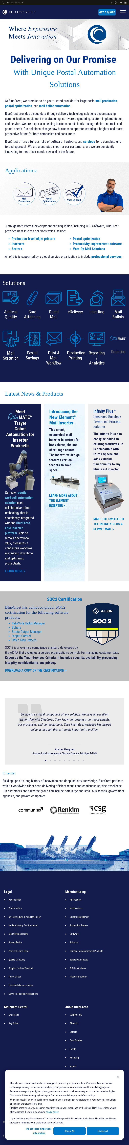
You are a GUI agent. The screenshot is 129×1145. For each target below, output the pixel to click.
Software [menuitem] (74, 933)
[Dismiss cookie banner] (118, 1077)
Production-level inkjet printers (33, 239)
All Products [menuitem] (75, 899)
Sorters (17, 249)
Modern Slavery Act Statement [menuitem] (23, 925)
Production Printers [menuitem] (79, 925)
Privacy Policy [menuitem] (15, 942)
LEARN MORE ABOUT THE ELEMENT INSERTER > (63, 500)
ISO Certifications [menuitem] (78, 968)
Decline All (103, 1131)
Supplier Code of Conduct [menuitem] (21, 968)
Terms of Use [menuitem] (15, 976)
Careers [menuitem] (73, 1031)
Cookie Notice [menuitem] (15, 908)
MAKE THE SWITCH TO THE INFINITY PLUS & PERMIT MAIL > (108, 524)
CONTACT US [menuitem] (76, 1014)
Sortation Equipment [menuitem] (79, 916)
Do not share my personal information (39, 1130)
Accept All (69, 1131)
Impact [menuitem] (73, 1066)
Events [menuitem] (73, 1049)
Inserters (18, 244)
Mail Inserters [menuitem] (76, 908)
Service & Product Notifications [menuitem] (23, 993)
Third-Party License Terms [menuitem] (21, 985)
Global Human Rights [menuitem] (18, 933)
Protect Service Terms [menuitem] (19, 951)
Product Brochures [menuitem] (79, 976)
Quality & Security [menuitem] (17, 959)
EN (4, 1122)
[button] (45, 760)
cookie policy (52, 1112)
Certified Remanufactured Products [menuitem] (86, 951)
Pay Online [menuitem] (13, 1023)
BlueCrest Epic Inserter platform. (17, 528)
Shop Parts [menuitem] (14, 1014)
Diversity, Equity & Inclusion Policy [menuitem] (25, 916)
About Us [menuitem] (74, 1023)
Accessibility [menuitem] (15, 899)
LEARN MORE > (15, 571)
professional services (106, 257)
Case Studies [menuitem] (76, 1040)
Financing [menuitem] (74, 1057)
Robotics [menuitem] (74, 942)
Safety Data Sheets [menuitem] (79, 959)
